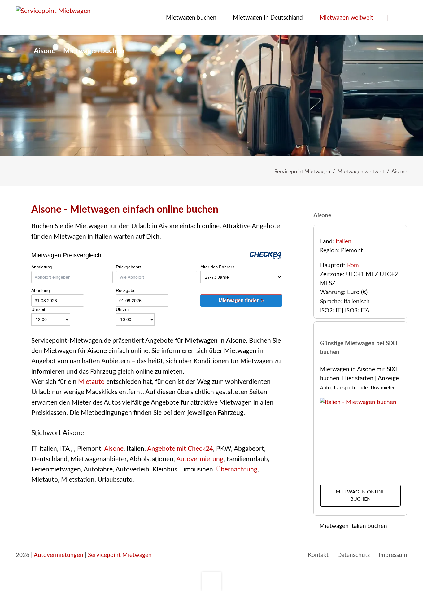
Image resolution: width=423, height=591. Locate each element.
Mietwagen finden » (241, 300)
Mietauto (91, 382)
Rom (353, 265)
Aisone (114, 448)
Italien (343, 242)
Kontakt (318, 555)
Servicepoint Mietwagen (302, 171)
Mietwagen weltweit (361, 171)
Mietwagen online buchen (360, 495)
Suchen (398, 18)
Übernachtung (236, 469)
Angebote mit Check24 (180, 448)
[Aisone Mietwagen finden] (211, 95)
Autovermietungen (58, 555)
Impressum (393, 555)
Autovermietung (199, 459)
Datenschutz (353, 555)
